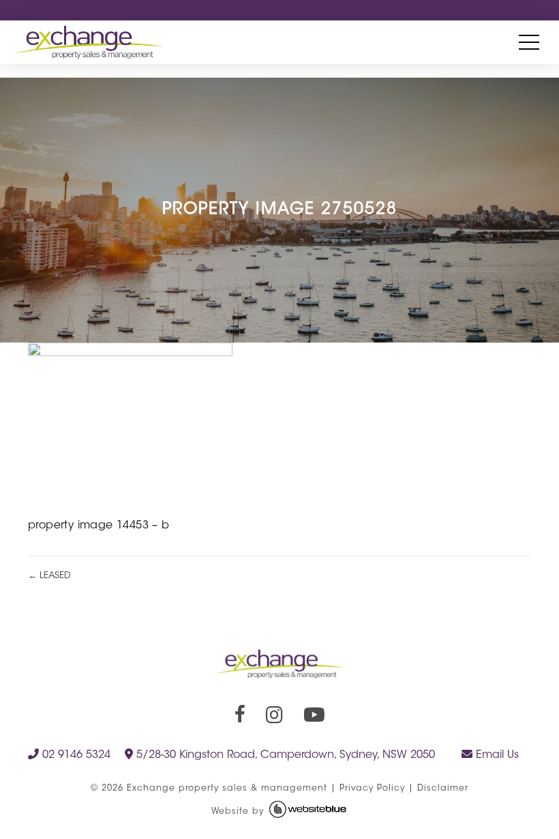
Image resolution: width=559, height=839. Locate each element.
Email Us (495, 755)
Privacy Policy (372, 789)
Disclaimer (442, 789)
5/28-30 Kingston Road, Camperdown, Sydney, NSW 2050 (284, 755)
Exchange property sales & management (227, 789)
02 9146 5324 (74, 755)
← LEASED (49, 575)
